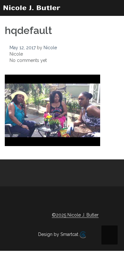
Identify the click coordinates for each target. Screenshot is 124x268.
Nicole (50, 47)
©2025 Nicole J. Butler (75, 215)
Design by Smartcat (58, 234)
